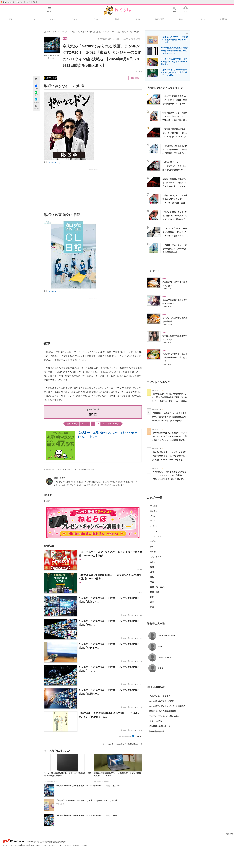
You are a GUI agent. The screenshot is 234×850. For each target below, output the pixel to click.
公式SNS (17, 845)
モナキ (160, 668)
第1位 (93, 414)
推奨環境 (84, 845)
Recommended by (125, 736)
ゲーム (153, 521)
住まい (138, 19)
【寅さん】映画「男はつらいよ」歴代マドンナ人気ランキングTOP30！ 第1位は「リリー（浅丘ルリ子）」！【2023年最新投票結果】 (174, 219)
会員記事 (223, 19)
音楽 (152, 607)
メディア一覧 (8, 845)
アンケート (153, 270)
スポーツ (153, 526)
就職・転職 (154, 592)
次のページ (113, 423)
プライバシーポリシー (50, 845)
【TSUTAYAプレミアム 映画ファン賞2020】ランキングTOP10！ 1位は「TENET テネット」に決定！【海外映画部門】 (175, 235)
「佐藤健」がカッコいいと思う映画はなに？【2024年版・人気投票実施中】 (175, 248)
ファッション (155, 536)
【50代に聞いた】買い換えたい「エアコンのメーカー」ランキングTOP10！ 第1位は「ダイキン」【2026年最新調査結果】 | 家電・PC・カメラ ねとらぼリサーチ (169, 440)
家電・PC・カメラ (158, 587)
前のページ (72, 423)
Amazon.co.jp (55, 162)
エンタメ (53, 19)
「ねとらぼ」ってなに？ (158, 696)
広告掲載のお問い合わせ (158, 726)
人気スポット (155, 556)
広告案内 (25, 845)
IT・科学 (153, 506)
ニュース (31, 19)
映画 (65, 39)
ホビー (153, 541)
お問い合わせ (35, 845)
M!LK (160, 646)
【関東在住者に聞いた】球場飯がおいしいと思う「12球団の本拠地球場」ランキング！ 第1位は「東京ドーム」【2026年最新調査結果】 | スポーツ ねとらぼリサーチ (169, 401)
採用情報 (76, 845)
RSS (62, 845)
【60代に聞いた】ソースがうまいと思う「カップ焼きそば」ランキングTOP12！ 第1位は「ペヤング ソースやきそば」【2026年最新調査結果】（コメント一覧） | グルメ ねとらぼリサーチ (170, 459)
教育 (152, 597)
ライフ (153, 546)
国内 (152, 572)
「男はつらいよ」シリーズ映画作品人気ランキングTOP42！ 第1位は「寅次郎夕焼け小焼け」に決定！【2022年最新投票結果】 (174, 202)
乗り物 (153, 551)
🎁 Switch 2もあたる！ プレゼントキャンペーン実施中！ (20, 2)
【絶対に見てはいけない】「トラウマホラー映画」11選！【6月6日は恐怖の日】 (174, 166)
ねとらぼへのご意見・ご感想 (160, 701)
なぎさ (139, 71)
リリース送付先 (155, 721)
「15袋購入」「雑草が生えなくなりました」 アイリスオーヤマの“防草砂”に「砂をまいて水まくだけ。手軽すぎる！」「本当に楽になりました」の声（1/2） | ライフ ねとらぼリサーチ (169, 479)
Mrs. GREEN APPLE (167, 636)
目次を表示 (135, 78)
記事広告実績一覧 (156, 731)
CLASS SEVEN (164, 657)
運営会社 (68, 845)
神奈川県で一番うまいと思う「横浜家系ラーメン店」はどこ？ (174, 357)
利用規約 (229, 834)
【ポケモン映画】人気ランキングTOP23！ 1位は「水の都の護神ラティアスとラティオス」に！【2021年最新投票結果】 (175, 103)
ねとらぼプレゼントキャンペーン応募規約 (166, 706)
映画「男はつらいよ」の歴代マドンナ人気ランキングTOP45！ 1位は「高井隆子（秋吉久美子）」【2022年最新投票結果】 (175, 120)
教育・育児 (159, 19)
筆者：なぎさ (59, 478)
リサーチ (202, 19)
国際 (152, 577)
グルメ (95, 19)
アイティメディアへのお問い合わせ (163, 716)
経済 (152, 602)
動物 (181, 19)
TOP (10, 19)
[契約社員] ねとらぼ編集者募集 (161, 711)
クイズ (74, 19)
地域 (117, 19)
